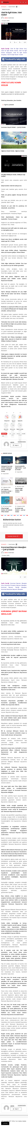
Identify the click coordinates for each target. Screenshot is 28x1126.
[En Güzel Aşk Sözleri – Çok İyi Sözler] (21, 500)
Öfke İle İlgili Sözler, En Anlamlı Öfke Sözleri (6, 510)
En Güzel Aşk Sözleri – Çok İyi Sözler (20, 510)
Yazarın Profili (22, 441)
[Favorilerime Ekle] (10, 42)
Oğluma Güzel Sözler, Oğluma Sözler (12, 151)
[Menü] (26, 2)
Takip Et (16, 445)
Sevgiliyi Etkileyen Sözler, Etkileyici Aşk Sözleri (13, 175)
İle (10, 433)
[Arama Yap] (21, 2)
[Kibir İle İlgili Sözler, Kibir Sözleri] (21, 481)
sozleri (23, 433)
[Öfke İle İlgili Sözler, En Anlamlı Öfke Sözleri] (7, 500)
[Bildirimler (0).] (23, 2)
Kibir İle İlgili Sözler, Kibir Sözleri (19, 490)
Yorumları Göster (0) (13, 536)
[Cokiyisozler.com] (5, 2)
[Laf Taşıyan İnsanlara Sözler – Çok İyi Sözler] (7, 481)
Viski (3, 436)
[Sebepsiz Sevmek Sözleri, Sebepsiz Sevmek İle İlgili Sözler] (7, 460)
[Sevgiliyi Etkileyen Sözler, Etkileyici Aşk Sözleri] (14, 163)
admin (6, 18)
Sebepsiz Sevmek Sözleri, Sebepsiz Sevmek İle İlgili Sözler (6, 468)
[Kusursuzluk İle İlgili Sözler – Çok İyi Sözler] (21, 460)
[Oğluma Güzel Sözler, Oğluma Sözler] (14, 140)
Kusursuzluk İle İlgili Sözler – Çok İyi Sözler (20, 467)
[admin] (6, 444)
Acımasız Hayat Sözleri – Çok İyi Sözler (13, 127)
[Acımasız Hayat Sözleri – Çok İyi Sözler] (14, 116)
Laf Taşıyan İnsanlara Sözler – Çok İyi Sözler (7, 491)
